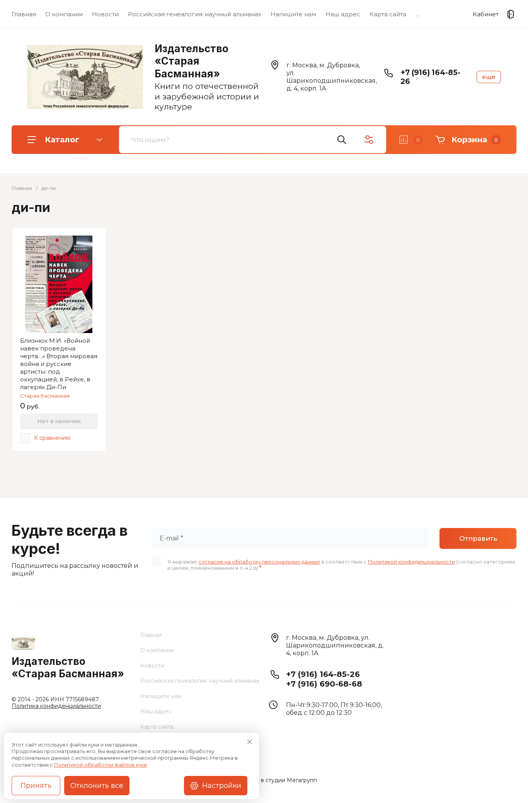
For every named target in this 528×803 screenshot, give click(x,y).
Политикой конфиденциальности (411, 562)
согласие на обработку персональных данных (259, 562)
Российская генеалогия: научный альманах (194, 14)
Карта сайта (388, 14)
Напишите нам (293, 14)
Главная (24, 14)
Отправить (478, 538)
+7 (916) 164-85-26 (323, 674)
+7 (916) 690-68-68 (324, 684)
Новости (105, 14)
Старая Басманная (45, 396)
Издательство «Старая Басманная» (191, 61)
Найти (341, 139)
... (417, 14)
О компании (64, 14)
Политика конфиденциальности (56, 705)
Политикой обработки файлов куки (100, 765)
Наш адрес (342, 14)
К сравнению (52, 437)
